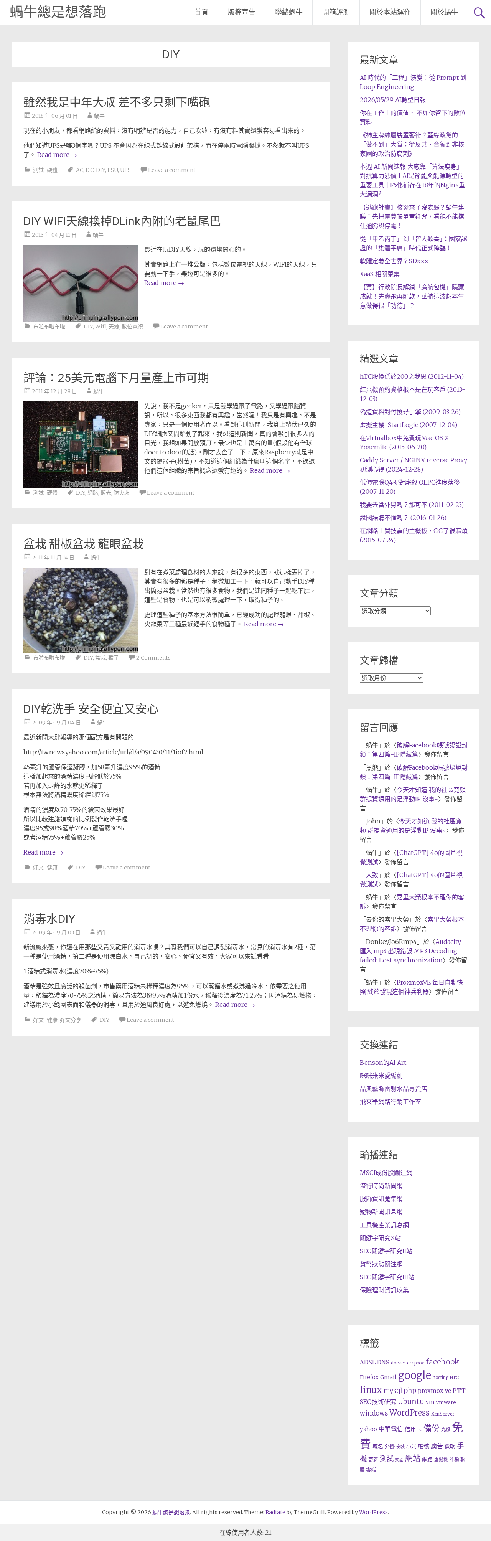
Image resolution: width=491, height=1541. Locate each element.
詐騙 (454, 1459)
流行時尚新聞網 (381, 1186)
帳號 (423, 1446)
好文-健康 (45, 867)
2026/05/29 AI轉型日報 (393, 100)
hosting (440, 1377)
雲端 (371, 1469)
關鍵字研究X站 (380, 1238)
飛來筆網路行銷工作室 (390, 1101)
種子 (113, 657)
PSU (112, 170)
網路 (92, 492)
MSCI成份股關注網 (386, 1172)
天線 (114, 326)
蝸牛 (99, 115)
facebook (442, 1361)
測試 (387, 1458)
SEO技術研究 (378, 1402)
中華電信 (391, 1429)
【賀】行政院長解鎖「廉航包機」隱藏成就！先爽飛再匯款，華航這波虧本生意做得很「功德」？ (412, 296)
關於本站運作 (390, 12)
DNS (383, 1362)
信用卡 (413, 1429)
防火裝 (122, 492)
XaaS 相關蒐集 (380, 274)
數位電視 (132, 326)
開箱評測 (336, 12)
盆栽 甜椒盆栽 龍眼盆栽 (83, 544)
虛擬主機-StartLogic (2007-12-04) (408, 425)
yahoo (368, 1429)
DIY (100, 170)
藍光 (106, 492)
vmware (446, 1402)
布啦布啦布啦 (49, 326)
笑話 (399, 1459)
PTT (459, 1390)
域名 (377, 1446)
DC (90, 170)
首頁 (201, 12)
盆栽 (100, 657)
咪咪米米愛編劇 (381, 1075)
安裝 (400, 1446)
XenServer (443, 1414)
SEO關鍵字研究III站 (387, 1277)
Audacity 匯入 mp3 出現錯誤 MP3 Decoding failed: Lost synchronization (410, 951)
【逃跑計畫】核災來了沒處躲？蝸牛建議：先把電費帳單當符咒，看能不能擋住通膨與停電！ (412, 216)
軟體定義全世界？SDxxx (394, 261)
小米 (411, 1446)
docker (398, 1363)
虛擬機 (441, 1459)
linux (371, 1389)
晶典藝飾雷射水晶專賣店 (393, 1088)
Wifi (100, 326)
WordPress (409, 1413)
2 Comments (153, 657)
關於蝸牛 (444, 12)
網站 (412, 1458)
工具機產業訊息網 (384, 1225)
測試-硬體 (45, 170)
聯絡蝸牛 (289, 12)
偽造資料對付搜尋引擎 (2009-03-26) (410, 412)
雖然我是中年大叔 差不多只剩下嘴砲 (116, 102)
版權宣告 (241, 12)
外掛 (390, 1446)
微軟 (450, 1446)
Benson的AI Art (383, 1062)
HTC (454, 1377)
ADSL (368, 1362)
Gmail (388, 1377)
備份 (431, 1428)
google (414, 1375)
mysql (393, 1390)
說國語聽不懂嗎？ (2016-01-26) (403, 517)
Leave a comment (172, 170)
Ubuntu (411, 1401)
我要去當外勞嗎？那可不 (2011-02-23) (412, 504)
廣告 (437, 1446)
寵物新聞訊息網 (381, 1212)
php (410, 1390)
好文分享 (70, 1019)
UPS (125, 170)
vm (430, 1402)
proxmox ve (434, 1390)
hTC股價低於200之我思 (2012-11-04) (412, 376)
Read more (57, 154)
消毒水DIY (49, 919)
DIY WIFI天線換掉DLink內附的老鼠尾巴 (122, 221)
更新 (373, 1459)
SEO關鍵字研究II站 (386, 1251)
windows (374, 1413)
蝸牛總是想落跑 (58, 12)
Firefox (369, 1377)
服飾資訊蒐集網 (381, 1199)
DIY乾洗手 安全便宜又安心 (90, 709)
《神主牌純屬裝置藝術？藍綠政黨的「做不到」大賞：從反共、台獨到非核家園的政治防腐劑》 (412, 144)
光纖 (445, 1429)
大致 (372, 875)
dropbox (415, 1363)
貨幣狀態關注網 (381, 1264)
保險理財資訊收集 (384, 1290)
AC (79, 170)
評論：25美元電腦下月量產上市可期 (116, 377)
